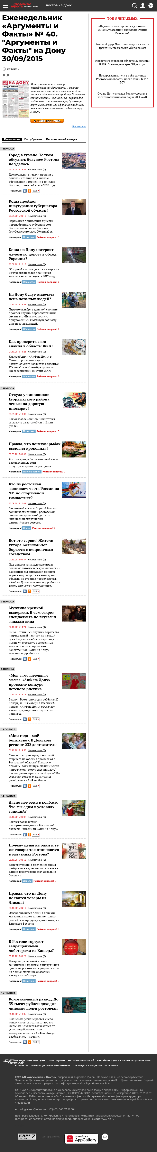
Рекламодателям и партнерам (50, 1065)
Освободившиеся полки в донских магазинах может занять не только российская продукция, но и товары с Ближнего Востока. (34, 918)
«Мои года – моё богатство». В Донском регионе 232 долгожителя (33, 740)
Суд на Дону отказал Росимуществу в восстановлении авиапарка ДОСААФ (122, 95)
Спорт (26, 528)
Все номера (79, 126)
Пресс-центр (57, 1060)
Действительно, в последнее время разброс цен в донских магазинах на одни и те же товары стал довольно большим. (33, 870)
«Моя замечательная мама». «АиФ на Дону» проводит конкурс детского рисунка (29, 682)
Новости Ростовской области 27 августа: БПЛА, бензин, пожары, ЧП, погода (122, 62)
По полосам (12, 139)
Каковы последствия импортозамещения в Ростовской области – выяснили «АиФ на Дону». (33, 825)
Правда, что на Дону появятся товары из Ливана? (28, 898)
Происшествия (31, 471)
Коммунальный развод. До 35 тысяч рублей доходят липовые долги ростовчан (33, 1004)
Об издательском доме (30, 1060)
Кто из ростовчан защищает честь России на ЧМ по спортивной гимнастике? (34, 490)
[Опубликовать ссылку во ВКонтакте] (25, 191)
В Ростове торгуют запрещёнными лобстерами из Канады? (31, 946)
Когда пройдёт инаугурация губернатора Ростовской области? (33, 206)
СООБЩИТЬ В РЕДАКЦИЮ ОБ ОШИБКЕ (96, 1065)
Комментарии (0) (37, 169)
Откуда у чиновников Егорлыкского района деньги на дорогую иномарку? (29, 401)
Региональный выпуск (61, 139)
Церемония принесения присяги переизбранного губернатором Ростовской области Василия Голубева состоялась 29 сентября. (31, 226)
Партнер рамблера (50, 1136)
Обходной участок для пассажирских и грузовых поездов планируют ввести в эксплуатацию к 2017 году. (34, 272)
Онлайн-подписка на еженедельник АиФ (123, 1060)
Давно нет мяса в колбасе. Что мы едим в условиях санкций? (33, 807)
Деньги (27, 880)
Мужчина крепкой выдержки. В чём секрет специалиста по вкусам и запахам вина (32, 614)
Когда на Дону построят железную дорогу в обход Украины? (32, 254)
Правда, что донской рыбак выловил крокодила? (35, 446)
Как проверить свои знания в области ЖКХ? (31, 343)
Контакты (21, 1065)
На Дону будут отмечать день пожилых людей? (31, 296)
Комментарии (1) (37, 627)
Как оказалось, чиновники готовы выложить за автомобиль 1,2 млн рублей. (32, 422)
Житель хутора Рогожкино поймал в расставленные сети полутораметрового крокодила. (33, 462)
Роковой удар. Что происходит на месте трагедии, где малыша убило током (122, 45)
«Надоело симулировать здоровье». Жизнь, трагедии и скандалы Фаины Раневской (122, 29)
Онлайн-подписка (47, 120)
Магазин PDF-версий (81, 1060)
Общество (29, 282)
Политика (29, 237)
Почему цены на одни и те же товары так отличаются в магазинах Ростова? (34, 850)
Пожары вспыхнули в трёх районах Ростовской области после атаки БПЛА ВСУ (122, 79)
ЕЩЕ (35, 190)
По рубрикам (33, 139)
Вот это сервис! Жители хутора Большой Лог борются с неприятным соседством (31, 547)
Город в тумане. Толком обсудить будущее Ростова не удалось (34, 159)
